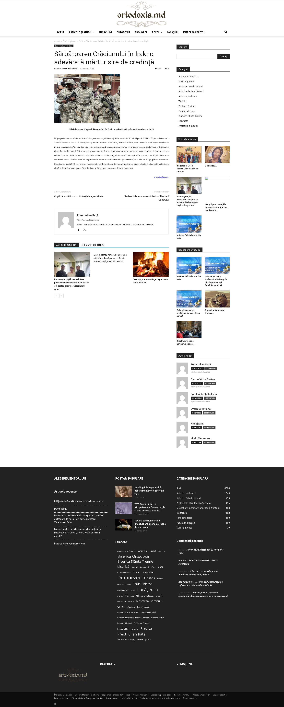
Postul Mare (111, 698)
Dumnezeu (129, 577)
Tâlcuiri (182, 101)
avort (153, 551)
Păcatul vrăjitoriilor (201, 694)
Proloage (141, 32)
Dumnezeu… (211, 166)
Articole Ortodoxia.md (190, 86)
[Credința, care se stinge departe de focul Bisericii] (151, 264)
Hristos (149, 578)
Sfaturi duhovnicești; (126, 639)
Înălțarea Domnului (63, 694)
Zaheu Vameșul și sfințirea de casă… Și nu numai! (188, 313)
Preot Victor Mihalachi (204, 394)
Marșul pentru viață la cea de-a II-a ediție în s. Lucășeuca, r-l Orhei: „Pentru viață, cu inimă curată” (110, 258)
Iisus (129, 584)
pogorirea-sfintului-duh (112, 694)
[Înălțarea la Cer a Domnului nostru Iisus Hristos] (189, 154)
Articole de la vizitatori (190, 91)
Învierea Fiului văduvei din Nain (69, 543)
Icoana (160, 578)
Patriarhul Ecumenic (142, 623)
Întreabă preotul (194, 32)
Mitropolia (129, 596)
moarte (159, 596)
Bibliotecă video (187, 106)
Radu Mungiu (185, 581)
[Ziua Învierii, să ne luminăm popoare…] (189, 329)
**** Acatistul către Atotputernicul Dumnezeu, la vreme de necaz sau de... (149, 507)
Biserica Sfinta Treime (190, 116)
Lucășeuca (147, 589)
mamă (120, 596)
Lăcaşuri (172, 32)
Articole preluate (187, 96)
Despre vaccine (61, 698)
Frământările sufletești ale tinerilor (87, 698)
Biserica (161, 551)
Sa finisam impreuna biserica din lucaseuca (160, 698)
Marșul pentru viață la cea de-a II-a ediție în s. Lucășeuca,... (216, 207)
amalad (182, 560)
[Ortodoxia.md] (142, 14)
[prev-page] (56, 296)
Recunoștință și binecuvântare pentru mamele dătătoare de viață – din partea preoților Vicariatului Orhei (79, 519)
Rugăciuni (105, 32)
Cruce (136, 572)
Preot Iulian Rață (131, 634)
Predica (146, 628)
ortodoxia (131, 607)
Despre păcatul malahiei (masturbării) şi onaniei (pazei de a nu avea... (150, 524)
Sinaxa (140, 639)
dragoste (147, 572)
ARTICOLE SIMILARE (66, 245)
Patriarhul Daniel (124, 623)
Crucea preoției (220, 694)
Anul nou (143, 551)
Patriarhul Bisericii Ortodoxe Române (133, 618)
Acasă (60, 32)
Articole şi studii (80, 32)
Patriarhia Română (148, 612)
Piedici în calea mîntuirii (137, 694)
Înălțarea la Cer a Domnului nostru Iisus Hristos (187, 169)
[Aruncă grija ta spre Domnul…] (217, 298)
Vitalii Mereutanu (201, 438)
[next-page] (61, 296)
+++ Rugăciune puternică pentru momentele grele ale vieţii (149, 490)
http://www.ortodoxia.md (88, 220)
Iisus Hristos (142, 584)
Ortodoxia (123, 32)
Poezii (156, 32)
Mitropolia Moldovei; (145, 596)
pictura (135, 629)
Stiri (81, 41)
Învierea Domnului (128, 698)
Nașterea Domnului (149, 601)
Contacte (183, 120)
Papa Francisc (143, 607)
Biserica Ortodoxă (133, 556)
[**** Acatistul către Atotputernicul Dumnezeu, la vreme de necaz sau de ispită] (123, 508)
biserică (123, 566)
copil (161, 567)
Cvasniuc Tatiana (201, 408)
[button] (226, 32)
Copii (154, 567)
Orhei (120, 606)
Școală (148, 639)
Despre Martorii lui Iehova (87, 694)
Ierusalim (121, 584)
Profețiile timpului (188, 125)
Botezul (134, 567)
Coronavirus (124, 572)
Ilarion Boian (122, 590)
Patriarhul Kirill (123, 629)
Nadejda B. (197, 423)
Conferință (144, 567)
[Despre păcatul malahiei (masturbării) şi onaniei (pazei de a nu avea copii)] (123, 524)
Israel (132, 590)
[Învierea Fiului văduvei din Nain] (189, 224)
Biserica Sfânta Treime (135, 561)
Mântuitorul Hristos (125, 601)
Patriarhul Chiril (158, 618)
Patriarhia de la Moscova (127, 612)
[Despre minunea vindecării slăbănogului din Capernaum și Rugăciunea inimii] (217, 265)
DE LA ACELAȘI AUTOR (93, 245)
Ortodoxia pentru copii (161, 694)
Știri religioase (186, 81)
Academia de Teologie (126, 551)
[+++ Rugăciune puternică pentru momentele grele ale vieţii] (123, 491)
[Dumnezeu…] (217, 154)
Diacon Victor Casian (203, 379)
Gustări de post (186, 111)
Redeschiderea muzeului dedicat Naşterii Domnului (147, 198)
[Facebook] (80, 230)
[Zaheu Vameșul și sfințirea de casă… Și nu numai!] (189, 298)
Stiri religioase (69, 41)
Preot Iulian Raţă (69, 68)
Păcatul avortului (181, 694)
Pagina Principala (188, 76)
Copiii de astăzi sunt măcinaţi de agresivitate (78, 196)
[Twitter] (85, 230)
